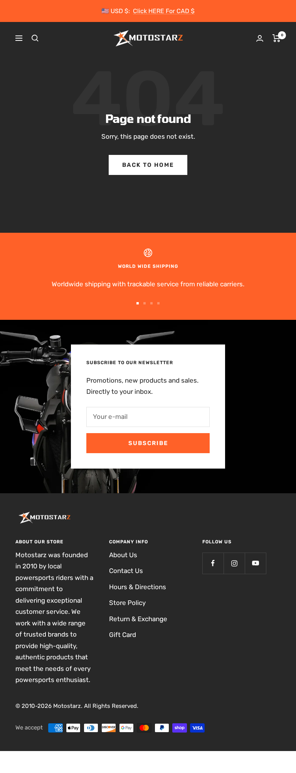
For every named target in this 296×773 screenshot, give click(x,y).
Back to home (148, 164)
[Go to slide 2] (144, 303)
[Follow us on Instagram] (234, 563)
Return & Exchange (138, 619)
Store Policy (127, 603)
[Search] (35, 38)
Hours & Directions (137, 587)
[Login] (259, 38)
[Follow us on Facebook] (213, 563)
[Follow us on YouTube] (255, 563)
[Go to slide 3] (151, 303)
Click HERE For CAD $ (164, 11)
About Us (123, 555)
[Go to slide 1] (137, 303)
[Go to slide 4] (158, 303)
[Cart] (276, 38)
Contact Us (126, 571)
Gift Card (122, 635)
